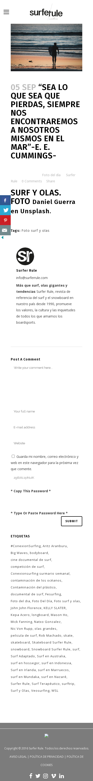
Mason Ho (59, 615)
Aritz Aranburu (55, 546)
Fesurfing (53, 594)
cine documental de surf (31, 560)
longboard (40, 615)
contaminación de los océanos (36, 580)
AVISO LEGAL (18, 757)
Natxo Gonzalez (47, 622)
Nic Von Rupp (22, 628)
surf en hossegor (25, 663)
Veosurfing (40, 690)
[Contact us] (5, 230)
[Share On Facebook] (5, 200)
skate (68, 635)
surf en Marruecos (53, 670)
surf (75, 649)
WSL (55, 690)
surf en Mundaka (25, 677)
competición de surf (27, 566)
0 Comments (32, 181)
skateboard (20, 642)
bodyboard (39, 553)
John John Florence (26, 608)
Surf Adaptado (23, 656)
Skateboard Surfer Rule (52, 642)
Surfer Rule (20, 684)
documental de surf (27, 594)
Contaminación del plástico (33, 587)
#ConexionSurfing (26, 546)
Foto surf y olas (35, 230)
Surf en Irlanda (23, 670)
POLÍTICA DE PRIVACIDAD (47, 757)
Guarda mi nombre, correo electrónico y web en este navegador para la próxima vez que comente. (44, 462)
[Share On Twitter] (5, 210)
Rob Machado (50, 635)
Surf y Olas (20, 690)
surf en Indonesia (56, 663)
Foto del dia (20, 601)
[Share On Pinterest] (5, 220)
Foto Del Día (42, 601)
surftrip (68, 684)
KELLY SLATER (55, 608)
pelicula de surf (24, 635)
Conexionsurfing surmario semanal (40, 573)
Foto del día (51, 175)
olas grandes (46, 628)
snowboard (20, 649)
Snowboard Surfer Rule (51, 649)
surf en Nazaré (54, 677)
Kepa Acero (20, 615)
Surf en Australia (51, 656)
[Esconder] (2, 238)
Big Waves (19, 553)
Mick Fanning (21, 622)
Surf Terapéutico (46, 684)
